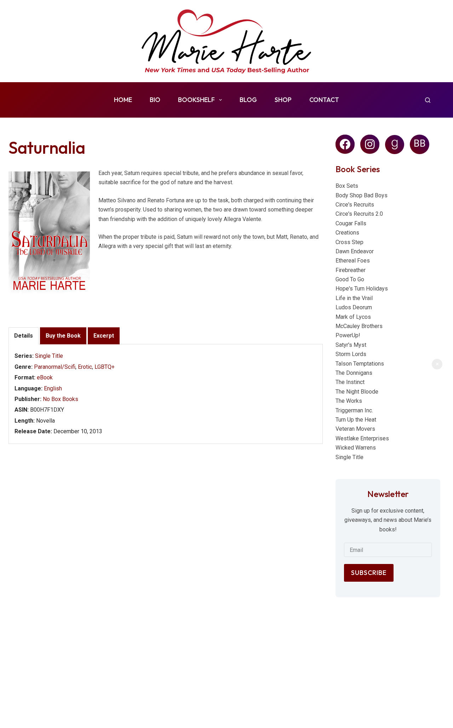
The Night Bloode (357, 391)
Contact (324, 100)
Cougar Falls (351, 223)
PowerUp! (348, 335)
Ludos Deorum (354, 307)
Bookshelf (196, 100)
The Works (349, 400)
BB (420, 143)
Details (23, 335)
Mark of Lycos (353, 317)
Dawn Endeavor (355, 251)
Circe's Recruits (355, 204)
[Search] (427, 100)
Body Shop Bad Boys (362, 195)
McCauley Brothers (359, 326)
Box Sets (347, 185)
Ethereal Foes (353, 260)
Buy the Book (63, 335)
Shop (283, 100)
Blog (248, 100)
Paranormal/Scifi (54, 366)
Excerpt (103, 335)
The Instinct (350, 382)
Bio (155, 100)
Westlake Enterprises (362, 438)
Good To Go (350, 279)
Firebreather (351, 270)
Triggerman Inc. (354, 410)
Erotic (85, 366)
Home (123, 100)
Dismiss (437, 364)
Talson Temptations (360, 363)
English (53, 388)
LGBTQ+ (104, 366)
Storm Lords (351, 354)
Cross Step (349, 242)
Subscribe (368, 573)
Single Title (49, 355)
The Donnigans (354, 372)
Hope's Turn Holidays (362, 288)
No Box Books (60, 399)
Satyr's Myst (351, 345)
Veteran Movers (355, 428)
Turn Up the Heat (356, 419)
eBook (45, 377)
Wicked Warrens (356, 447)
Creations (347, 232)
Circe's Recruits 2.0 (359, 213)
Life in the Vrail (354, 298)
